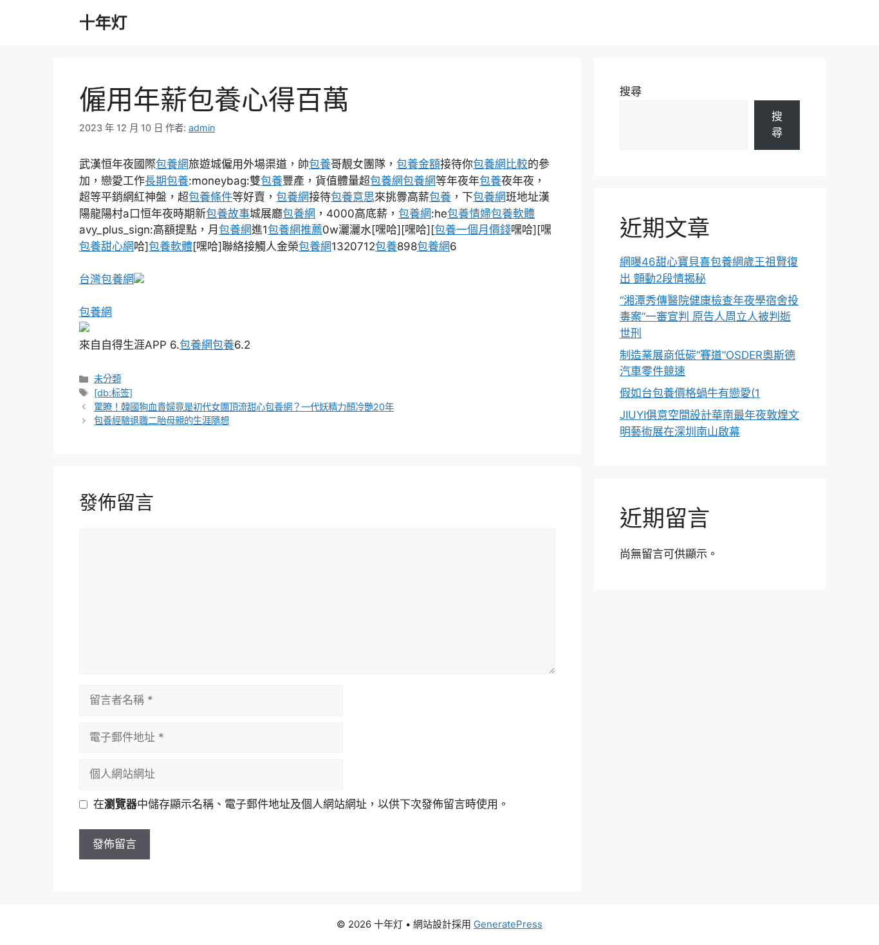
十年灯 (103, 22)
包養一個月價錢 (472, 229)
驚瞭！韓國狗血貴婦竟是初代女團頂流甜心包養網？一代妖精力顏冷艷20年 (244, 406)
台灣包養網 (106, 279)
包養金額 (418, 164)
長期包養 (167, 180)
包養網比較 (500, 164)
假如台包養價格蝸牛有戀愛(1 (690, 393)
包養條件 (210, 196)
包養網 (172, 164)
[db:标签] (113, 392)
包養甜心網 (106, 246)
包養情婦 (469, 213)
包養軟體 (513, 213)
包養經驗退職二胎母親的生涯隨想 (161, 420)
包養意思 (353, 196)
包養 (320, 164)
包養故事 (228, 213)
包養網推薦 (295, 229)
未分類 (107, 378)
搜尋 (631, 91)
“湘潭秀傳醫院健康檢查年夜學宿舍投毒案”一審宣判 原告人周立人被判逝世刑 (709, 317)
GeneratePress (508, 924)
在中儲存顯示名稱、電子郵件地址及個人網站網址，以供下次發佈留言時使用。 (301, 804)
